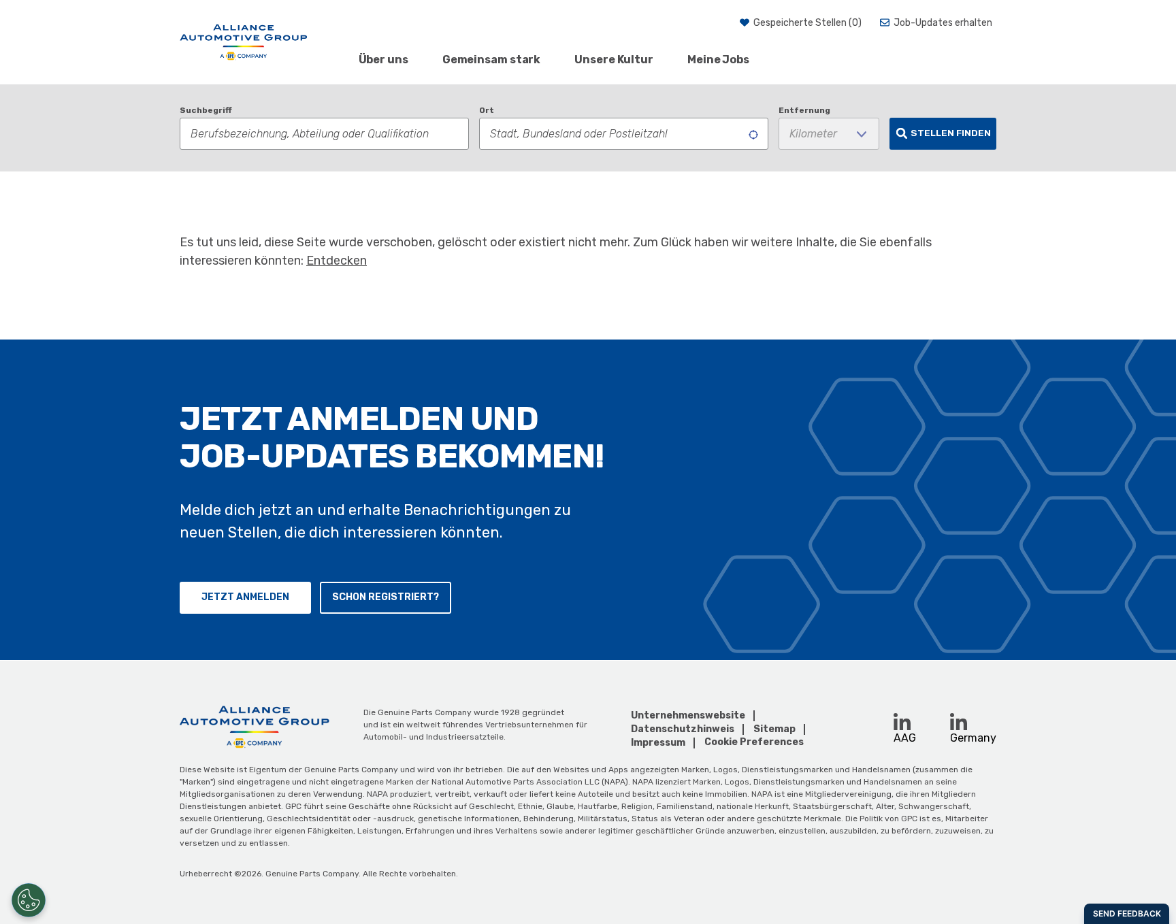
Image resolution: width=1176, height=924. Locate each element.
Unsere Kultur (613, 59)
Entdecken (336, 260)
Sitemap (774, 729)
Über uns (383, 59)
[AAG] (244, 42)
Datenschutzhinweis (682, 729)
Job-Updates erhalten (943, 23)
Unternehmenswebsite (688, 715)
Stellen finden (951, 132)
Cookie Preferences (754, 742)
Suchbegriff (206, 110)
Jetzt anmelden (245, 597)
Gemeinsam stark (491, 59)
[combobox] (623, 134)
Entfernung (804, 110)
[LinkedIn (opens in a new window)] (902, 721)
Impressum (658, 742)
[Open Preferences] (29, 900)
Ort (486, 110)
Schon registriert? (385, 597)
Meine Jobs (718, 59)
